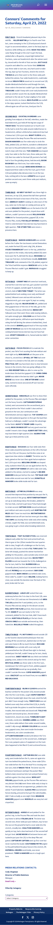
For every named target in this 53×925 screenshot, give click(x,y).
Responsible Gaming (33, 909)
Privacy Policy (39, 912)
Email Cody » (10, 881)
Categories (9, 895)
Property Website (15, 909)
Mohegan (9, 912)
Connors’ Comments (22, 28)
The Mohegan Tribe (23, 912)
